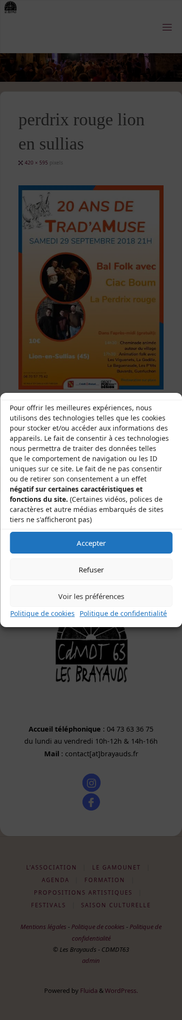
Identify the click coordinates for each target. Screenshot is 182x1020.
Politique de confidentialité (123, 613)
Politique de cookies (42, 613)
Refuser (91, 569)
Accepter (91, 543)
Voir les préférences (91, 596)
